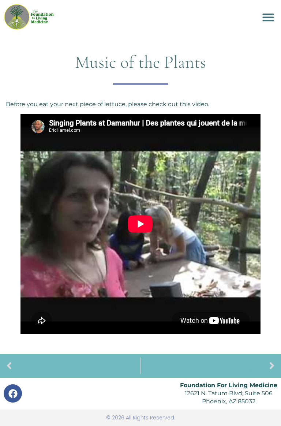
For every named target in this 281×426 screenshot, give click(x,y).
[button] (268, 17)
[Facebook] (13, 393)
